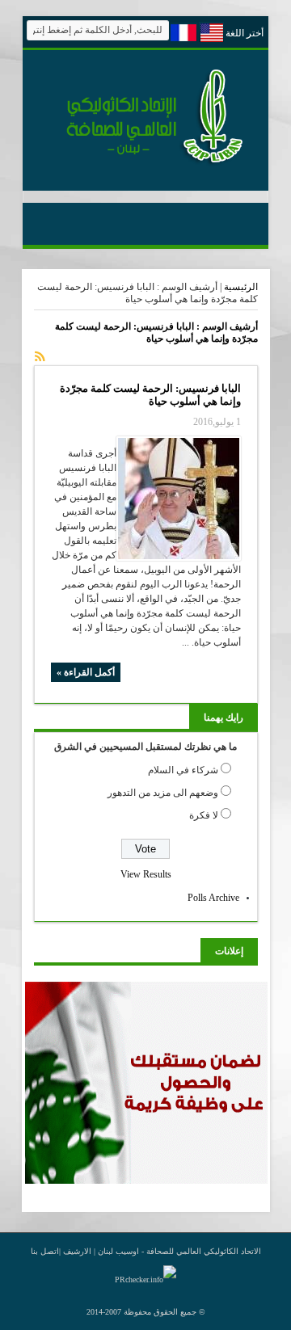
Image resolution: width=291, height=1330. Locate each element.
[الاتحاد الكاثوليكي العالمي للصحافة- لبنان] (145, 163)
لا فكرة (203, 815)
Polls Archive (213, 897)
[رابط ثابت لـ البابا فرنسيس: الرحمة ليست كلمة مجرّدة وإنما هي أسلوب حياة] (178, 498)
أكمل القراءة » (86, 672)
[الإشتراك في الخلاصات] (40, 356)
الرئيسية (241, 287)
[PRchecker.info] (145, 1279)
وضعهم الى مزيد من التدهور (163, 792)
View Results (145, 874)
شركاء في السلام (183, 770)
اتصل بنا (45, 1251)
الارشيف (77, 1251)
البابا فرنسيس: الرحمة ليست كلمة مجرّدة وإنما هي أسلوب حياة (150, 394)
